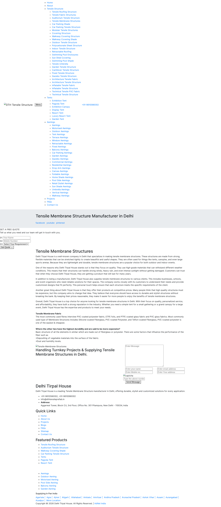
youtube (50, 223)
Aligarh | (66, 497)
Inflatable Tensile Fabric (63, 85)
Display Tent (58, 110)
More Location (53, 500)
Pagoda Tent (58, 103)
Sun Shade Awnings (61, 186)
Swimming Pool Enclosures (65, 54)
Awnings (51, 122)
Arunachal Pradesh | (132, 497)
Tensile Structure (55, 8)
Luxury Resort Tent (61, 116)
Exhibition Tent (59, 100)
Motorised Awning (49, 479)
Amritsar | (98, 497)
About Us (45, 419)
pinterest (60, 223)
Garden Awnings (60, 155)
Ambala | (88, 497)
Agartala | (41, 497)
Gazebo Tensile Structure (64, 76)
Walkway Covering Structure (66, 36)
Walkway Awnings (60, 195)
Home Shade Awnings (62, 177)
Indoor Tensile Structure (63, 48)
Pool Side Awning (49, 482)
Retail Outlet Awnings (62, 183)
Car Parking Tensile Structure (66, 27)
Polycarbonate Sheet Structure (67, 45)
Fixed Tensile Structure (63, 73)
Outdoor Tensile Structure (64, 42)
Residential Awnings (61, 165)
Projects (51, 198)
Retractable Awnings (62, 143)
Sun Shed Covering (61, 57)
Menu (38, 105)
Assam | (161, 497)
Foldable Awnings (60, 174)
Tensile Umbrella (60, 64)
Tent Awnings (58, 134)
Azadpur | (41, 500)
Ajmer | (57, 497)
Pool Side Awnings (61, 180)
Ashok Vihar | (149, 497)
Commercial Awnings (62, 162)
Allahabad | (77, 497)
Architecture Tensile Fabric (65, 79)
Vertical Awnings (60, 192)
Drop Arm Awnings (61, 168)
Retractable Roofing (61, 51)
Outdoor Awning (49, 476)
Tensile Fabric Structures (64, 15)
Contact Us (52, 205)
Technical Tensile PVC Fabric (66, 91)
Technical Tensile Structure (65, 94)
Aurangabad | (172, 497)
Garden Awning (48, 488)
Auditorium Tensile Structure (66, 18)
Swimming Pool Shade (63, 60)
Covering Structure (61, 33)
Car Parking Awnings (62, 152)
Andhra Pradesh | (112, 497)
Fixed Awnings (59, 146)
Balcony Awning (48, 485)
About (50, 5)
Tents (49, 97)
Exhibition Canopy (61, 106)
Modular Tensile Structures (65, 30)
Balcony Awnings (60, 149)
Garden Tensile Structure (64, 67)
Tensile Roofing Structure (64, 11)
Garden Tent (58, 119)
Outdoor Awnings (60, 131)
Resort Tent (57, 113)
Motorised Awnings (61, 128)
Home (50, 2)
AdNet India (100, 503)
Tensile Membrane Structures (66, 21)
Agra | (50, 497)
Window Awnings (60, 140)
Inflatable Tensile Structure (65, 88)
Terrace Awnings (60, 137)
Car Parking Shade (61, 24)
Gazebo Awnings (60, 159)
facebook (40, 223)
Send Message (133, 382)
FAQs (49, 201)
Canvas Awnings (60, 171)
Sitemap (45, 431)
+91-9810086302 (90, 104)
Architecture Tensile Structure (66, 82)
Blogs (43, 425)
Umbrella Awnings (60, 189)
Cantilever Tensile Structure (65, 70)
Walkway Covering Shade (64, 39)
